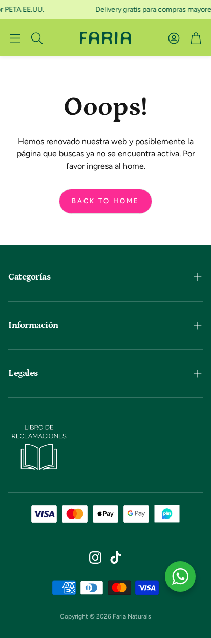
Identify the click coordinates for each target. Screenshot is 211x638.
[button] (15, 38)
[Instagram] (95, 557)
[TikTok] (116, 557)
